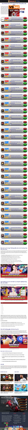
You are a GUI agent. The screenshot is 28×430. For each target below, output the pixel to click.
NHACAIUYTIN (7, 398)
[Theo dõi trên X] (2, 423)
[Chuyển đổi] (1, 353)
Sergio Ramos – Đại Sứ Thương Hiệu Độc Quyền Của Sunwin (20, 382)
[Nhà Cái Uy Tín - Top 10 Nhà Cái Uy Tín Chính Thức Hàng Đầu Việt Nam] (14, 1)
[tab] (14, 303)
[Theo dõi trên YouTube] (7, 423)
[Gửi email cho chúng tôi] (3, 423)
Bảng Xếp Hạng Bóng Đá (23, 409)
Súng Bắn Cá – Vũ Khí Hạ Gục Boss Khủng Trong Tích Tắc (20, 392)
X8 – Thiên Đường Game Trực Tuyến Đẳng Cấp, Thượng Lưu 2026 (6, 382)
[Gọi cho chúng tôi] (5, 423)
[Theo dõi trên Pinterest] (6, 423)
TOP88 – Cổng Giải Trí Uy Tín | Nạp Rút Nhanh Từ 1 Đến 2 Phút (7, 392)
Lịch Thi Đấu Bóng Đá (23, 404)
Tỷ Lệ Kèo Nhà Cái (21, 399)
